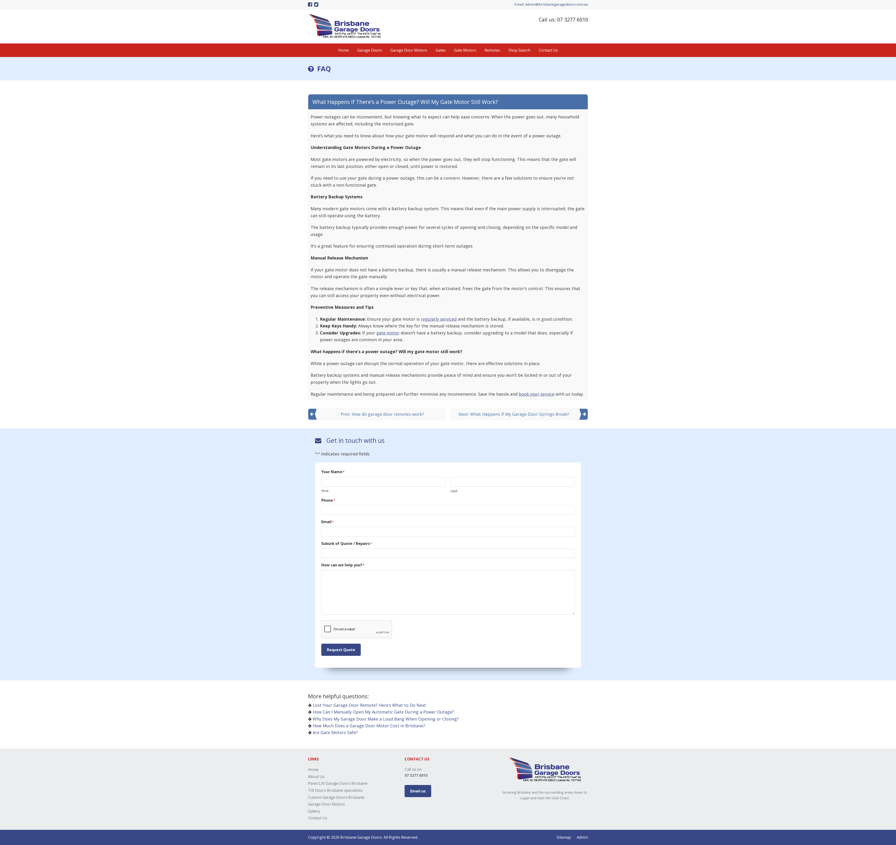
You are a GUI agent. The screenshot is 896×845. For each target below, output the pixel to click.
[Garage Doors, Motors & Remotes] (344, 36)
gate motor (387, 333)
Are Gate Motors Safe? (335, 732)
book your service (536, 394)
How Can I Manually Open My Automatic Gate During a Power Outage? (383, 712)
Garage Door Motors (326, 804)
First (325, 490)
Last (454, 490)
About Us (316, 776)
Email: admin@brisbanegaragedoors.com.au (551, 4)
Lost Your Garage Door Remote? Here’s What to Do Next (369, 705)
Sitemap (563, 837)
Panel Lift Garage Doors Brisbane (338, 783)
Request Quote (341, 649)
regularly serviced (439, 319)
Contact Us (317, 817)
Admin (582, 837)
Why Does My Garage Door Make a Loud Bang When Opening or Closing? (385, 719)
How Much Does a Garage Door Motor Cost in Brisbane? (368, 725)
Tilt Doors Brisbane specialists (335, 790)
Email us (418, 791)
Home (313, 769)
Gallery (314, 811)
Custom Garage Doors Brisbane (336, 797)
